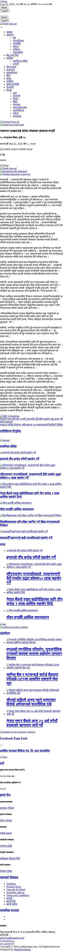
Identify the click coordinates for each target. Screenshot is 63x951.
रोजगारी (10, 87)
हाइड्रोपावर (11, 72)
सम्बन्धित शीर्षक (8, 446)
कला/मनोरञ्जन (20, 107)
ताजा (2, 544)
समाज (15, 46)
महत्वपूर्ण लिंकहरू (9, 877)
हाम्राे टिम (5, 795)
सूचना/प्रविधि (12, 84)
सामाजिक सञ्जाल (9, 910)
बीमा (8, 75)
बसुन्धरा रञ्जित (7, 808)
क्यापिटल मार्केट (20, 61)
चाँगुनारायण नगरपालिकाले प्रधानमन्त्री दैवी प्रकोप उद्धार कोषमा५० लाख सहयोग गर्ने (33, 578)
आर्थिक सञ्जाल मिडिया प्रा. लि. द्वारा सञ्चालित (25, 750)
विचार (15, 98)
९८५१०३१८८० (7, 940)
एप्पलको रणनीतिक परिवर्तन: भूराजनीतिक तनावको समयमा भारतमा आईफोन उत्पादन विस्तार (34, 653)
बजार (8, 78)
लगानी (16, 64)
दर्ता (2, 763)
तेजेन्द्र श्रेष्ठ (6, 871)
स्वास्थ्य (16, 104)
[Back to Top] (1, 745)
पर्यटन (16, 113)
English (4, 11)
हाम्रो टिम (11, 901)
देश (14, 37)
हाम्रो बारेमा (11, 904)
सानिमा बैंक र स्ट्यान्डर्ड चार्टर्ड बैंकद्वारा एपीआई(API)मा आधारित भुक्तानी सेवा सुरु (32, 678)
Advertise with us (15, 892)
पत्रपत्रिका (18, 40)
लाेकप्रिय (5, 633)
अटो (15, 93)
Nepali (4, 7)
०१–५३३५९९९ (7, 943)
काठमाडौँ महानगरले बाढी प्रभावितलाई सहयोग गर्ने (26, 537)
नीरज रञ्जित (6, 820)
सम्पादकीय (18, 52)
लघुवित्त (9, 81)
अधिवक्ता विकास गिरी (10, 858)
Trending (11, 883)
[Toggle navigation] (1, 27)
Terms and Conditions (17, 895)
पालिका (16, 49)
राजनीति (17, 43)
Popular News (13, 886)
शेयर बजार (11, 66)
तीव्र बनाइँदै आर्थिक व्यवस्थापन (17, 509)
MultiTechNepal (22, 949)
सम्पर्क (9, 898)
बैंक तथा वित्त (12, 55)
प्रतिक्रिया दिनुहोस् (10, 431)
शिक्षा (15, 101)
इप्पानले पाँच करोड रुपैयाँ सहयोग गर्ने (19, 459)
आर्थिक (9, 58)
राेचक (9, 90)
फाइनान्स (10, 69)
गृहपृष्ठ (9, 32)
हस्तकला (17, 116)
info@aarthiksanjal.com (12, 937)
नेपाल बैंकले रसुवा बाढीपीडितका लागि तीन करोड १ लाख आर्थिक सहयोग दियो (34, 601)
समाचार (10, 35)
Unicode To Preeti (15, 889)
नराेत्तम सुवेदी (6, 846)
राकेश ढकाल (6, 833)
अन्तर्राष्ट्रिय (18, 110)
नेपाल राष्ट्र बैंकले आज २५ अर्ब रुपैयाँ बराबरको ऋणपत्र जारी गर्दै (31, 723)
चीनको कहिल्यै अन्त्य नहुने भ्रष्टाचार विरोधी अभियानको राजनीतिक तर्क (31, 702)
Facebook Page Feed (13, 738)
